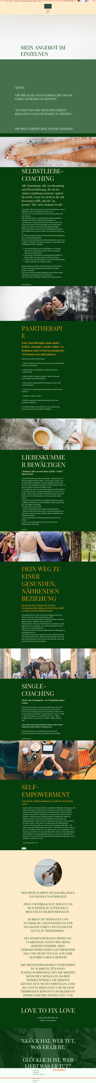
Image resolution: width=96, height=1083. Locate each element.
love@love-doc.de (38, 1074)
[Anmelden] (60, 3)
